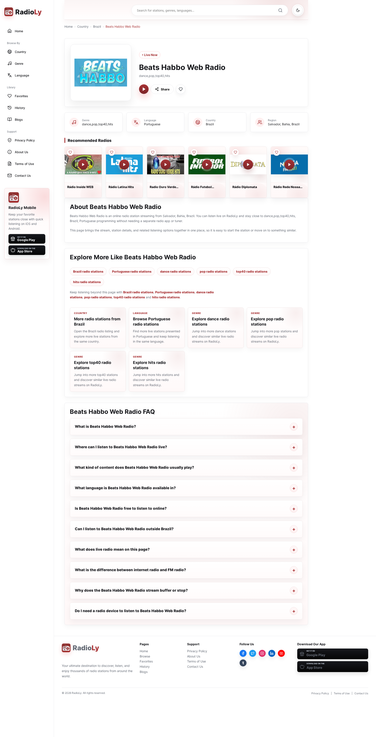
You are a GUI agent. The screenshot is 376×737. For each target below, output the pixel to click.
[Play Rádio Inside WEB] (83, 165)
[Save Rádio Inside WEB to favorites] (70, 152)
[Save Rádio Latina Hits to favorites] (111, 152)
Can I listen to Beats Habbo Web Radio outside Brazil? (124, 529)
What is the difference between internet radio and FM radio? (130, 570)
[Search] (280, 10)
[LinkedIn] (271, 653)
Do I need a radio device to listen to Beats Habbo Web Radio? (130, 611)
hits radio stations (87, 282)
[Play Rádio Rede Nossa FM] (289, 165)
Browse (145, 656)
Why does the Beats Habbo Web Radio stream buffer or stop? (131, 590)
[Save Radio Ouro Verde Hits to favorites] (152, 152)
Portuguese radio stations (131, 271)
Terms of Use (196, 661)
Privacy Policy (197, 651)
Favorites (146, 661)
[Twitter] (252, 653)
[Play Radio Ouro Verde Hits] (166, 165)
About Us (193, 656)
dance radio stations (175, 271)
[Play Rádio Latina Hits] (124, 165)
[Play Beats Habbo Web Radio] (144, 89)
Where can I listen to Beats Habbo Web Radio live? (121, 447)
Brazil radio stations (88, 271)
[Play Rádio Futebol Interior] (207, 165)
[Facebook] (243, 653)
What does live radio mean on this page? (112, 549)
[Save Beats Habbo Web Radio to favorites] (180, 89)
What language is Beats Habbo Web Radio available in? (125, 488)
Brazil (97, 26)
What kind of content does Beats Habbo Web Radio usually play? (134, 467)
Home (68, 26)
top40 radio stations (251, 271)
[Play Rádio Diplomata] (248, 165)
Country (83, 26)
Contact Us (195, 666)
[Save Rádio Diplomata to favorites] (235, 152)
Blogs (144, 672)
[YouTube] (281, 653)
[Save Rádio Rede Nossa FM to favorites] (276, 152)
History (145, 666)
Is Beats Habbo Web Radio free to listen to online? (121, 508)
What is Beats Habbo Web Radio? (105, 426)
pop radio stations (213, 271)
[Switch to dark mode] (298, 10)
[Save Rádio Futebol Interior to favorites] (194, 152)
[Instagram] (262, 653)
